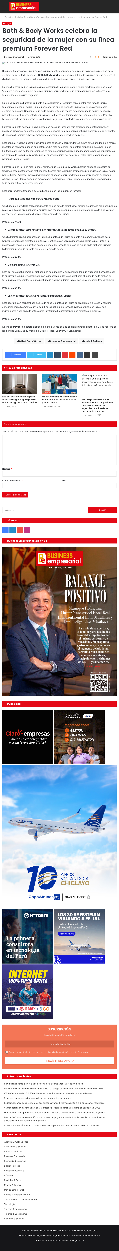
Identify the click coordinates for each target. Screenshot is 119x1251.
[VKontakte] (80, 355)
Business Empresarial (14, 57)
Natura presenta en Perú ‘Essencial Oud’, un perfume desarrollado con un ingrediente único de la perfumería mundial (97, 405)
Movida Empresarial (14, 1190)
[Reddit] (72, 355)
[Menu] (3, 7)
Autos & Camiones (13, 1151)
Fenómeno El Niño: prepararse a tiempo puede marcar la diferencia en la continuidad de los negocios (54, 1112)
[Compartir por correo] (87, 355)
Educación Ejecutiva (14, 1170)
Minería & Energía (13, 1185)
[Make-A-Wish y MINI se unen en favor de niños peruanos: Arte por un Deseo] (59, 384)
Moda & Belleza (92, 341)
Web (64, 480)
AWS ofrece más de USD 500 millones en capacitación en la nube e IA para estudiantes (48, 1093)
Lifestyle (18, 17)
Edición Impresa (12, 1166)
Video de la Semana (14, 1218)
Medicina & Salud (12, 1180)
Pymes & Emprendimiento (17, 1194)
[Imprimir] (95, 355)
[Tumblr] (57, 355)
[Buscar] (115, 7)
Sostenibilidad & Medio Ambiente (20, 1199)
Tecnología (9, 1204)
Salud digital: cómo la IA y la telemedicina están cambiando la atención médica (43, 1083)
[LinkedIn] (50, 355)
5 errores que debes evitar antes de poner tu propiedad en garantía (37, 1098)
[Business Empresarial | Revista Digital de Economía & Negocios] (24, 6)
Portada (8, 17)
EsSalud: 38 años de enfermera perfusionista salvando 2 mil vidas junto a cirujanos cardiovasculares (54, 1103)
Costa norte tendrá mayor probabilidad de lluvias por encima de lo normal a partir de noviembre (51, 1125)
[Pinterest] (65, 355)
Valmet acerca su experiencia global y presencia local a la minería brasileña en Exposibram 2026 (52, 1107)
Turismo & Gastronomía (15, 1209)
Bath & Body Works (29, 341)
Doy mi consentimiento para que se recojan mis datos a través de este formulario (48, 1052)
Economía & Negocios (15, 1161)
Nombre (7, 469)
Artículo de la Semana (15, 1146)
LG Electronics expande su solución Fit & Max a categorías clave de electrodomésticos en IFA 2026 (53, 1088)
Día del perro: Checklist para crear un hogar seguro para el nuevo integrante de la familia (19, 399)
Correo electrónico (12, 480)
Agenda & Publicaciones (16, 1142)
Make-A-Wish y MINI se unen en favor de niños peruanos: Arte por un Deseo (59, 399)
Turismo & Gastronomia (15, 1214)
